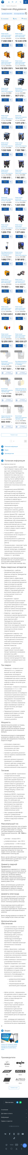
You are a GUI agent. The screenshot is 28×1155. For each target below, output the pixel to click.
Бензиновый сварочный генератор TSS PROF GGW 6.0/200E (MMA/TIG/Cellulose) (7, 364)
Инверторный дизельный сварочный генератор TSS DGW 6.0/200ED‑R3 (21, 173)
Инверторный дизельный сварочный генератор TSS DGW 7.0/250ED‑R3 (7, 228)
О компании (4, 1109)
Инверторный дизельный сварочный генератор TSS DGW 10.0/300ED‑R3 (21, 255)
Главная (2, 5)
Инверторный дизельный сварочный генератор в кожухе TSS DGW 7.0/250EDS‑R (21, 200)
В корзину (5, 46)
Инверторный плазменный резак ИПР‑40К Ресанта (20, 281)
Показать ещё (14, 435)
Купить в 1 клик (10, 45)
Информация (5, 1117)
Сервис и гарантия (6, 1121)
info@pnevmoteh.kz (14, 1126)
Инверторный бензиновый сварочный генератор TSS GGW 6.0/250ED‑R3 (7, 173)
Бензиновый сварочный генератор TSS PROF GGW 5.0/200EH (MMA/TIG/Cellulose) (7, 392)
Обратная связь (9, 1102)
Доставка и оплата (6, 1113)
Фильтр (25, 18)
